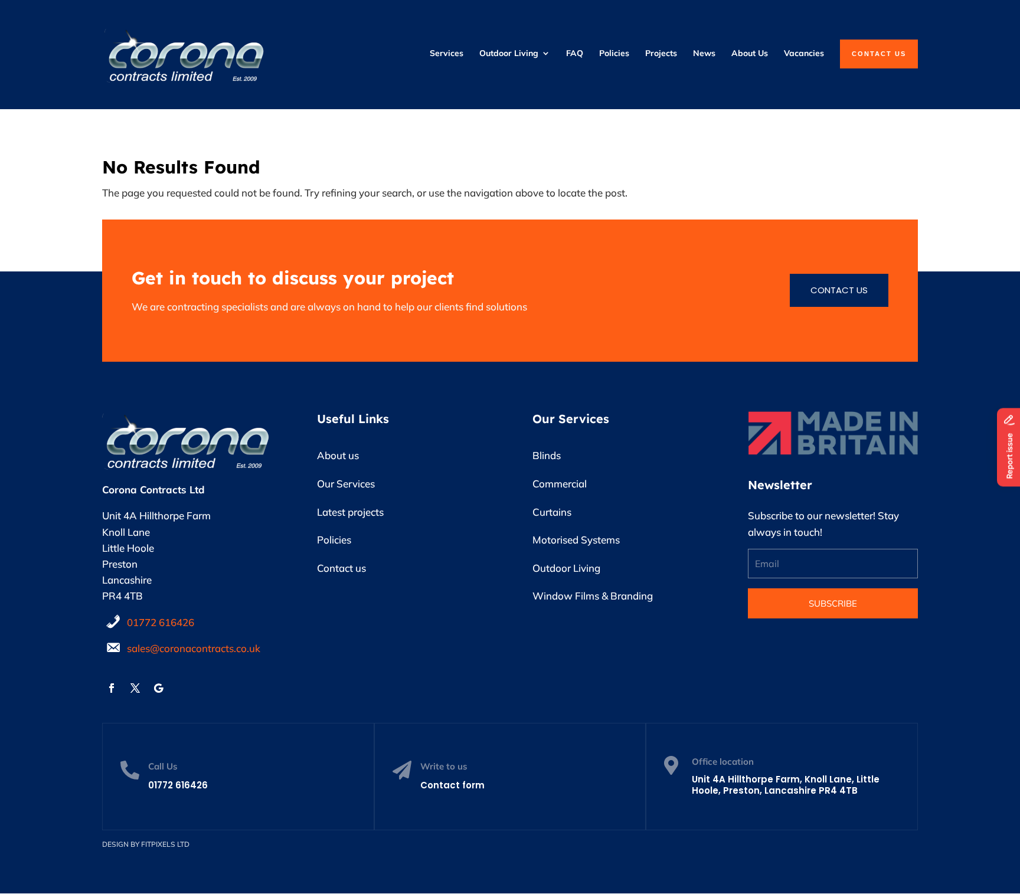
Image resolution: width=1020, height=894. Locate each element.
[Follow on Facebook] (111, 688)
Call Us (163, 766)
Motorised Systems (576, 539)
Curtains (551, 512)
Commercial (559, 483)
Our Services (346, 483)
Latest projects (350, 512)
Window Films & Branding (592, 596)
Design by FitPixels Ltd (145, 844)
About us (338, 455)
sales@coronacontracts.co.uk (193, 648)
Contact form (452, 785)
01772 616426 (160, 622)
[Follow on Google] (158, 688)
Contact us (839, 290)
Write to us (444, 766)
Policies (334, 539)
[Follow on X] (135, 688)
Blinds (546, 455)
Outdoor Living (566, 568)
